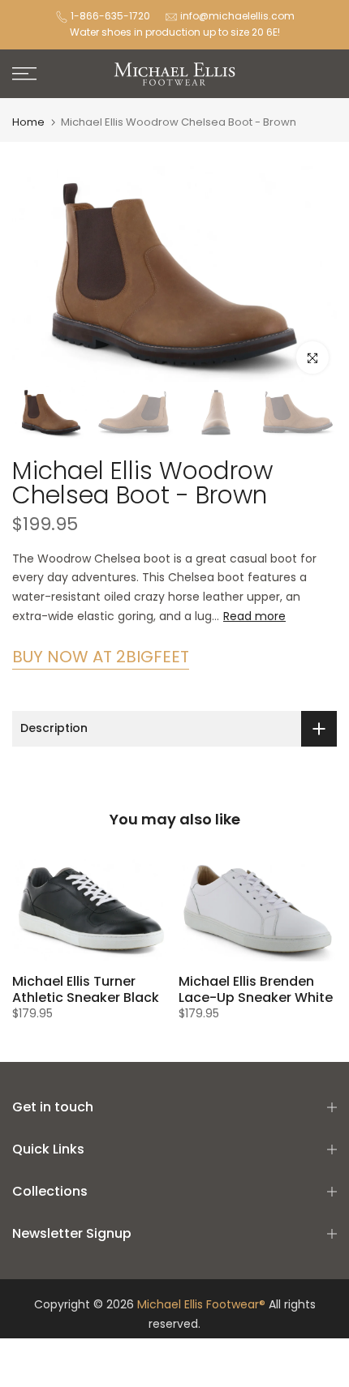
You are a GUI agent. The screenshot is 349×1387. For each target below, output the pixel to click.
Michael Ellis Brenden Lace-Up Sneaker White (256, 989)
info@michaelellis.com (237, 16)
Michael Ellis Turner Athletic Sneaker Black (85, 989)
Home (28, 122)
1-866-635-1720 (110, 16)
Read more (254, 616)
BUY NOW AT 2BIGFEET (100, 656)
